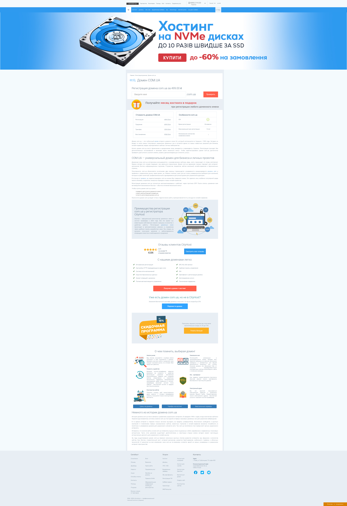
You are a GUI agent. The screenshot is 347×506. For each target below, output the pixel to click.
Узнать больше (196, 331)
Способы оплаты (136, 476)
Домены (141, 9)
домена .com (212, 171)
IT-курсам (133, 487)
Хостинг (134, 9)
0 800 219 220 (197, 467)
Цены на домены (146, 406)
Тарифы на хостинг (175, 406)
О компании (134, 458)
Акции (132, 473)
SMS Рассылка (182, 9)
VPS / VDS (147, 9)
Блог (163, 3)
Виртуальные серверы (203, 406)
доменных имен (167, 225)
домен (157, 141)
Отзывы (133, 462)
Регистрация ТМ (167, 478)
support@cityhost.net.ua (200, 465)
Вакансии (148, 462)
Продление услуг (176, 3)
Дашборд (133, 465)
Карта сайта (149, 465)
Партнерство (143, 3)
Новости (133, 469)
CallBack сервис (193, 9)
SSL (167, 9)
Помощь (158, 3)
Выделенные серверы (158, 9)
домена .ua (144, 178)
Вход (219, 9)
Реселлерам (151, 3)
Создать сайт (181, 480)
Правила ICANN (150, 478)
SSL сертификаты (168, 475)
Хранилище (173, 9)
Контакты (168, 3)
